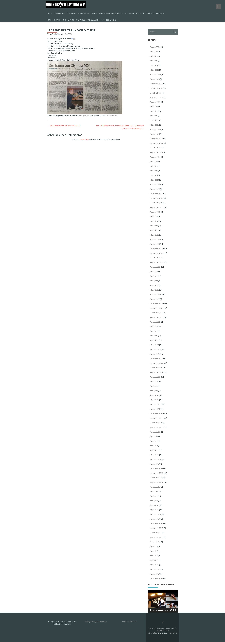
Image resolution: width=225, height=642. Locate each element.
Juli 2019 (153, 436)
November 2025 (156, 88)
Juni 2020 (154, 386)
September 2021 (156, 317)
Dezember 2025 (156, 83)
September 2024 (156, 152)
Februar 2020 (155, 404)
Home (49, 13)
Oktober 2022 (156, 258)
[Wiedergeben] (151, 610)
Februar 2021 (155, 349)
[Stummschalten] (171, 610)
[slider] (160, 610)
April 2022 (154, 285)
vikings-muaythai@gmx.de (96, 621)
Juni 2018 (154, 496)
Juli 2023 (153, 216)
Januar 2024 (155, 189)
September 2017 (156, 537)
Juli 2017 (153, 546)
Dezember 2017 (156, 523)
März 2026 (154, 70)
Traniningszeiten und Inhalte (78, 13)
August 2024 (155, 157)
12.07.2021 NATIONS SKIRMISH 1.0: (63, 125)
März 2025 (154, 125)
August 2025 (155, 102)
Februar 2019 (155, 459)
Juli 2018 (153, 491)
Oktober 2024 (156, 148)
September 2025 (156, 97)
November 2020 (156, 363)
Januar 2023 (155, 244)
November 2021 (156, 308)
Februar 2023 (155, 239)
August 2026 (155, 47)
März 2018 (154, 510)
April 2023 (154, 230)
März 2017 (154, 565)
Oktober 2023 (156, 203)
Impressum (129, 13)
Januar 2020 (155, 409)
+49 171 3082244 (129, 621)
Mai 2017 (154, 555)
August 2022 (155, 267)
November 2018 (156, 473)
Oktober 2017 (156, 532)
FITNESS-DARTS (109, 20)
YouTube (150, 13)
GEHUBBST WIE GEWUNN (87, 20)
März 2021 (154, 345)
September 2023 (156, 207)
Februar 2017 (155, 569)
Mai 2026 (154, 61)
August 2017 (155, 542)
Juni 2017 (154, 551)
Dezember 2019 (156, 413)
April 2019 (154, 450)
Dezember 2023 (156, 193)
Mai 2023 (154, 225)
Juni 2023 (154, 221)
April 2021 (154, 340)
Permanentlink (111, 115)
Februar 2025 (155, 129)
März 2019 (154, 455)
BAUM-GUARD (54, 20)
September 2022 (156, 262)
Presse (94, 13)
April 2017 (154, 560)
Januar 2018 (155, 519)
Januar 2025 (155, 134)
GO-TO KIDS (68, 20)
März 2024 (154, 180)
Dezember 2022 (156, 248)
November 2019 (156, 418)
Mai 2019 (154, 445)
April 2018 (154, 505)
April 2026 (154, 65)
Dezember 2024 (156, 138)
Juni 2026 (154, 56)
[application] (163, 601)
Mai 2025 (154, 116)
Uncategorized (83, 115)
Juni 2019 (154, 441)
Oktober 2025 (156, 93)
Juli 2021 (153, 326)
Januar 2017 (155, 574)
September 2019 (156, 427)
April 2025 (154, 120)
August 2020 (155, 377)
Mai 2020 (154, 390)
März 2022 (154, 290)
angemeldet (84, 139)
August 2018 (155, 487)
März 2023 (154, 235)
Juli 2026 (153, 51)
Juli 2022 (153, 271)
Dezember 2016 (156, 578)
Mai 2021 (154, 335)
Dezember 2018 (156, 468)
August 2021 (155, 322)
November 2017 (156, 528)
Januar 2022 (155, 299)
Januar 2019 (155, 464)
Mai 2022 (154, 280)
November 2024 (156, 143)
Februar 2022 (155, 294)
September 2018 (156, 482)
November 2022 (156, 253)
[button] (162, 601)
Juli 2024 (153, 161)
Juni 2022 (154, 276)
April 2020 (154, 395)
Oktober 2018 (156, 477)
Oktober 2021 (156, 313)
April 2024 (154, 175)
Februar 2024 (155, 184)
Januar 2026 (155, 79)
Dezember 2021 (156, 303)
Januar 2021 (155, 354)
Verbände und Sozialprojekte (110, 13)
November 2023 (156, 198)
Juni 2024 (154, 166)
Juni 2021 (154, 331)
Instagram (160, 13)
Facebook (140, 13)
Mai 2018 (154, 500)
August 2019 (155, 432)
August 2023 (155, 212)
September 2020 (156, 372)
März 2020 (154, 400)
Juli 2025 (153, 106)
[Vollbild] (174, 610)
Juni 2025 (154, 111)
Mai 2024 (154, 171)
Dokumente (59, 13)
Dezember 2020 (156, 358)
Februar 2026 (155, 74)
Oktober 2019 (156, 422)
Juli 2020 (153, 381)
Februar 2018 (155, 514)
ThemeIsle (172, 633)
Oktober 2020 (156, 368)
